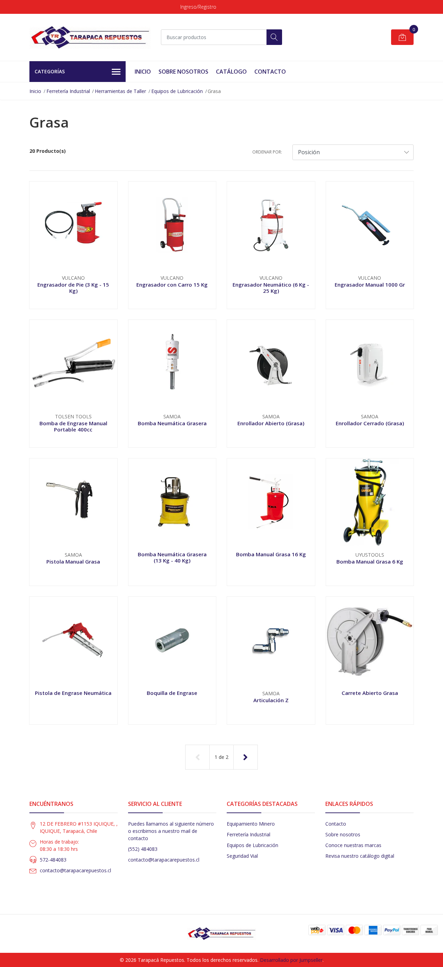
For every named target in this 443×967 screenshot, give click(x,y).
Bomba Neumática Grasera (172, 423)
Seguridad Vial (242, 856)
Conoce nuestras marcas (353, 845)
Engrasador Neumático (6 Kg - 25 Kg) (271, 287)
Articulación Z (271, 700)
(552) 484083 (142, 849)
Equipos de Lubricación (177, 91)
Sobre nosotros (342, 834)
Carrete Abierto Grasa (370, 692)
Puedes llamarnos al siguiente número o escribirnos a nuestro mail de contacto (171, 831)
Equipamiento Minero (251, 823)
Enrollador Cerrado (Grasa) (370, 423)
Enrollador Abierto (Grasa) (270, 423)
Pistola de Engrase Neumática (73, 692)
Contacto (270, 71)
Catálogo (231, 71)
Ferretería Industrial (68, 91)
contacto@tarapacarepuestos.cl (75, 870)
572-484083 (53, 859)
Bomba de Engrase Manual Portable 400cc (73, 426)
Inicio (143, 71)
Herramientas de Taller (120, 91)
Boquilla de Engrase (172, 692)
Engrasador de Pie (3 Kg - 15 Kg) (73, 287)
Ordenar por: (267, 152)
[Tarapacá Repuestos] (90, 37)
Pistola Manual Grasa (73, 561)
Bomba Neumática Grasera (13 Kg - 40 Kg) (172, 557)
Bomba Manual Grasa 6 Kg (369, 561)
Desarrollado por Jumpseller (291, 960)
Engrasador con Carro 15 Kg (172, 284)
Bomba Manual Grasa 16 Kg (271, 554)
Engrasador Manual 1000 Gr (370, 284)
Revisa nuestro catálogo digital (359, 856)
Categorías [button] (50, 71)
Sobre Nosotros (183, 71)
